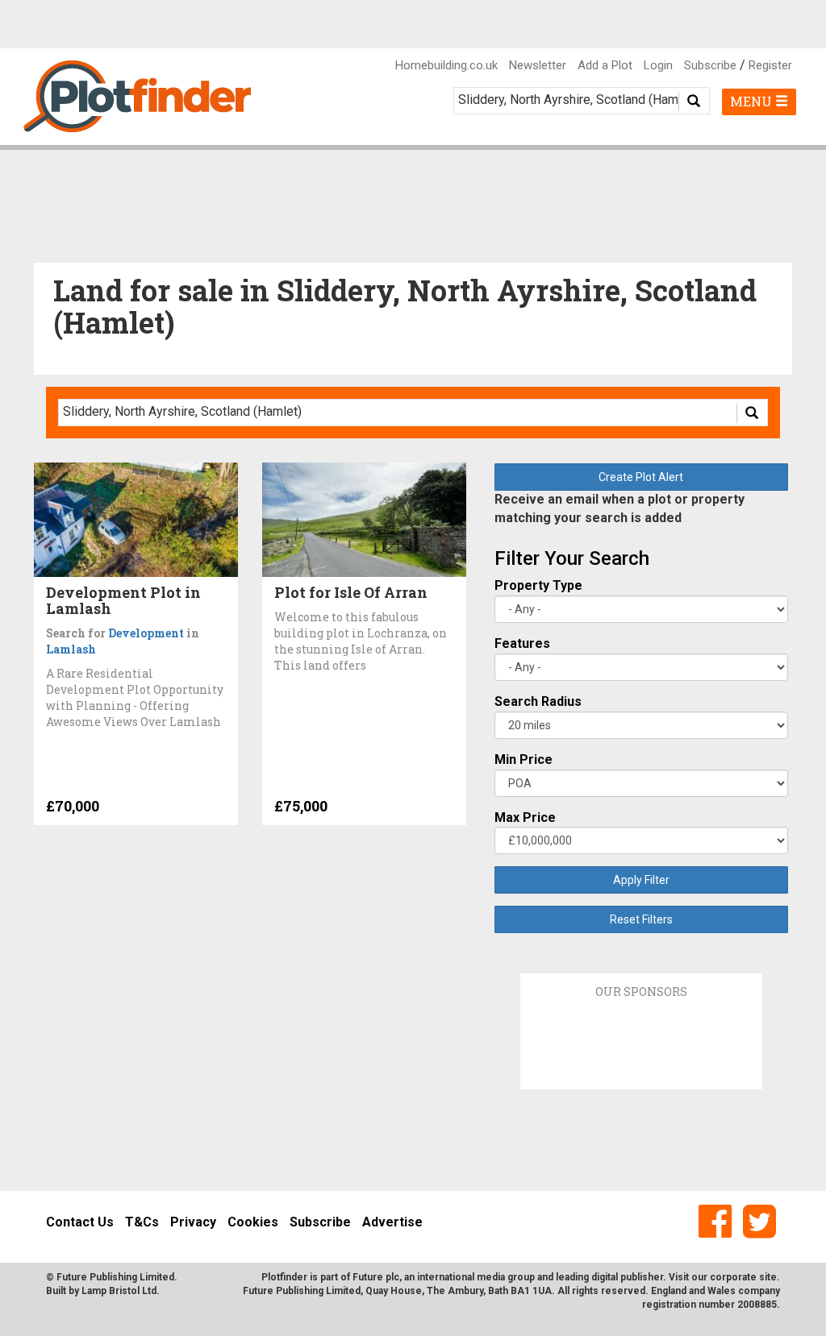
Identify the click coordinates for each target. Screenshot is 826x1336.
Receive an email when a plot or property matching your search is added (619, 508)
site (768, 1277)
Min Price (523, 759)
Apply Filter (641, 879)
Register (770, 65)
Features (522, 643)
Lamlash (71, 649)
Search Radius (538, 701)
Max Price (525, 817)
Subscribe (710, 65)
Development (146, 633)
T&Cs (142, 1222)
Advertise (392, 1222)
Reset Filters (641, 919)
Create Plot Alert (641, 477)
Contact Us (80, 1222)
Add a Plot (605, 65)
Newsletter (537, 65)
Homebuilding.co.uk (446, 65)
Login (658, 65)
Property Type (538, 585)
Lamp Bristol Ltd (118, 1291)
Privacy (193, 1222)
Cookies (252, 1222)
